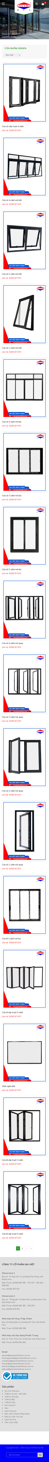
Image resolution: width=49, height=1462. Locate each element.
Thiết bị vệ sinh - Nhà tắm (16, 1394)
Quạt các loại (10, 1419)
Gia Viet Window (12, 1391)
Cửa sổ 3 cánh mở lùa (11, 495)
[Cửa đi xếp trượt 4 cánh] (24, 1200)
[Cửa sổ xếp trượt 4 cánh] (24, 93)
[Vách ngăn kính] (24, 1052)
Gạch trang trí (10, 1411)
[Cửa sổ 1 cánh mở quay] (24, 831)
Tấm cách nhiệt (11, 1422)
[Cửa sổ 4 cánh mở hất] (24, 166)
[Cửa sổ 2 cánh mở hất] (24, 240)
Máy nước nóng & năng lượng (17, 1414)
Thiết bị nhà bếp (11, 1397)
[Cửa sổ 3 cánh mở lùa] (24, 462)
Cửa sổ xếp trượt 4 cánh (13, 126)
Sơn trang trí (10, 1405)
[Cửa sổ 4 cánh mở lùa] (24, 388)
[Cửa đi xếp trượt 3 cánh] (24, 1126)
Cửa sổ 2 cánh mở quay (12, 791)
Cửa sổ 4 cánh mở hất (12, 200)
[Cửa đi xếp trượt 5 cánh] (24, 979)
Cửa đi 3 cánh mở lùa (11, 938)
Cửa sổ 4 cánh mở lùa (11, 422)
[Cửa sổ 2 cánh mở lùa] (24, 536)
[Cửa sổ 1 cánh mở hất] (24, 314)
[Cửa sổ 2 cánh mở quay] (24, 757)
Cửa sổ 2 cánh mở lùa (11, 569)
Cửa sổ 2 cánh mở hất (12, 274)
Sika (6, 1408)
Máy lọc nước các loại (14, 1416)
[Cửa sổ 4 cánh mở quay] (24, 609)
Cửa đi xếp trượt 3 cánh (12, 1160)
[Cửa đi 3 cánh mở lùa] (24, 905)
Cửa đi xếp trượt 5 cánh (12, 1012)
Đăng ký (40, 1455)
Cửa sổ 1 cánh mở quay (12, 864)
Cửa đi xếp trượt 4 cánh (12, 1234)
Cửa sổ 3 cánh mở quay (12, 717)
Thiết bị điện (10, 1399)
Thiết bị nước (10, 1402)
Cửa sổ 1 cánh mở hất (12, 348)
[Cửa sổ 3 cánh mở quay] (24, 683)
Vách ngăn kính (8, 1086)
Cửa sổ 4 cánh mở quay (12, 643)
